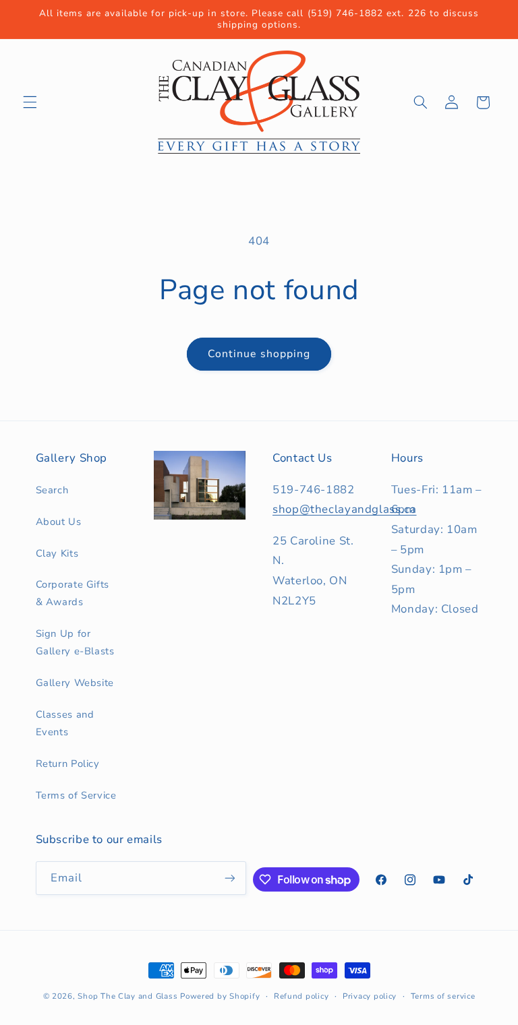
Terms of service (443, 996)
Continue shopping (259, 353)
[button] (29, 102)
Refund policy (301, 996)
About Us (59, 521)
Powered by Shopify (220, 996)
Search (52, 490)
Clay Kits (57, 553)
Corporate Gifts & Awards (72, 593)
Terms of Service (76, 795)
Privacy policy (370, 996)
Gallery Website (75, 682)
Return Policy (68, 763)
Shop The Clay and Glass (127, 996)
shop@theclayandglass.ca (344, 509)
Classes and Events (65, 723)
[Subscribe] (230, 877)
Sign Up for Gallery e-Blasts (75, 642)
